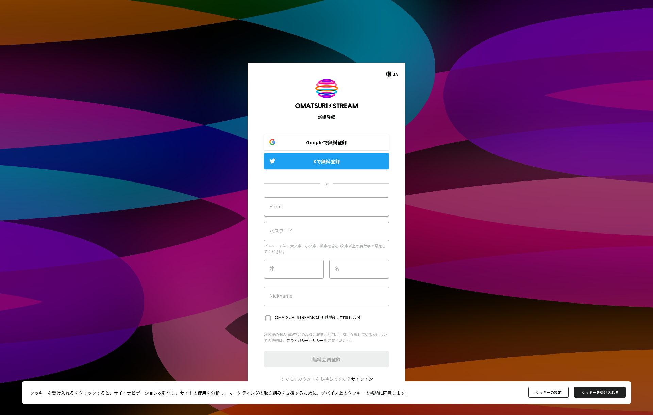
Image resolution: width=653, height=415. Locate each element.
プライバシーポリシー (305, 340)
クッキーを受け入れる (600, 392)
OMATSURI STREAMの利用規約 (305, 317)
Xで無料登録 (326, 161)
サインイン (362, 379)
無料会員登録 (326, 359)
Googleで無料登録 (326, 142)
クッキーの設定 (548, 392)
